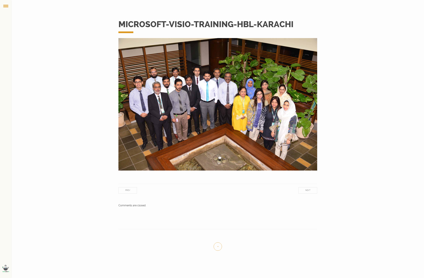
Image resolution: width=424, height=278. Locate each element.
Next (307, 190)
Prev (127, 190)
